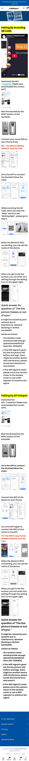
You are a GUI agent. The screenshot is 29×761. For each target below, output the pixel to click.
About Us (9, 754)
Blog (23, 754)
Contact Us (16, 754)
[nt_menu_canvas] (4, 8)
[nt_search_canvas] (23, 8)
